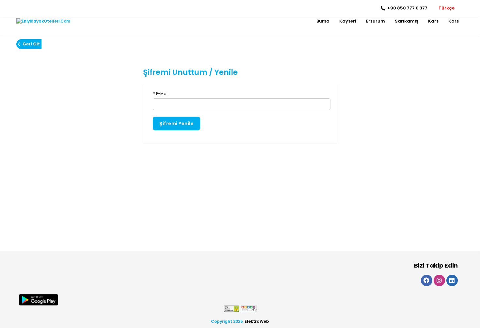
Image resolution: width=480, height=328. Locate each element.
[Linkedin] (41, 8)
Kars (433, 21)
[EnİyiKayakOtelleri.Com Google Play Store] (38, 299)
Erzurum (375, 21)
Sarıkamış (406, 21)
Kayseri (347, 21)
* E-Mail (160, 93)
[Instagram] (31, 8)
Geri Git (31, 44)
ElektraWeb (257, 321)
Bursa (322, 21)
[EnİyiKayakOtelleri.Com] (43, 21)
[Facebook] (21, 8)
